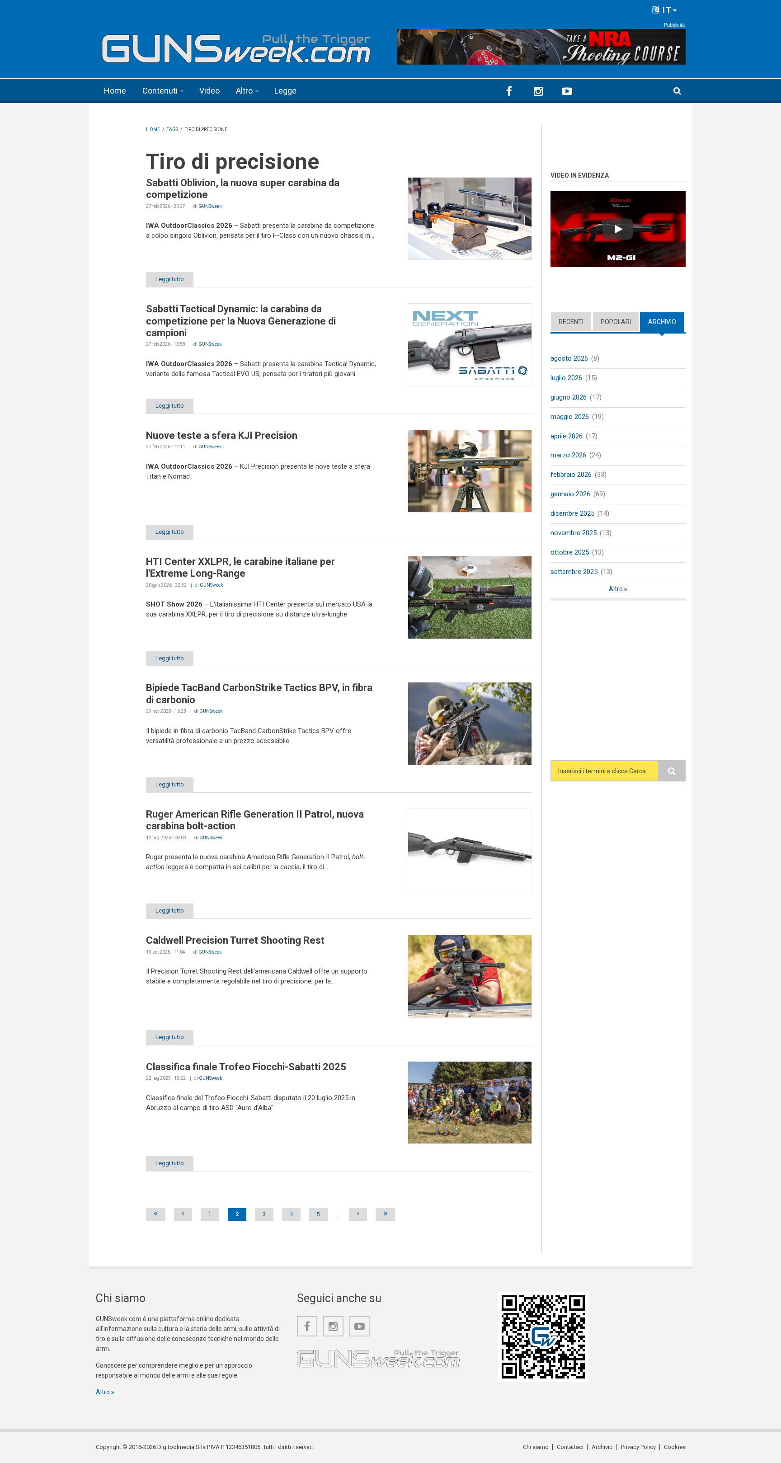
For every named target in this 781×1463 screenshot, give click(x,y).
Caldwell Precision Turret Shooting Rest (235, 940)
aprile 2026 (566, 436)
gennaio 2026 (570, 494)
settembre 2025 (574, 572)
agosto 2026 (569, 358)
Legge (285, 90)
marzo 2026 (568, 455)
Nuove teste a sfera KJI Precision (221, 435)
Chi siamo (536, 1447)
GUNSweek (209, 206)
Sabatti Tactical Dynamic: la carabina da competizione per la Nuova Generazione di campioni (241, 321)
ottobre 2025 (569, 552)
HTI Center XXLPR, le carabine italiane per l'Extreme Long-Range (240, 567)
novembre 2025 (573, 533)
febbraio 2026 (571, 474)
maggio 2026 (569, 417)
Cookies (675, 1447)
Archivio (666, 321)
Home (115, 90)
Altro (244, 90)
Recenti (571, 321)
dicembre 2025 (572, 513)
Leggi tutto (169, 279)
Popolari (616, 321)
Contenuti (160, 90)
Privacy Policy (638, 1447)
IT (666, 9)
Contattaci (570, 1447)
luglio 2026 (566, 378)
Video (209, 90)
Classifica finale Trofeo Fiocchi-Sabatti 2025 (246, 1067)
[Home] (236, 45)
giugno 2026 (568, 397)
